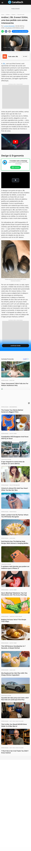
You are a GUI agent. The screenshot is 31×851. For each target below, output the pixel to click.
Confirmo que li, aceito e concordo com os (15, 35)
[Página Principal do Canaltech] (15, 3)
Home (2, 14)
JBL (4, 63)
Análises (8, 14)
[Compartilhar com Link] (9, 31)
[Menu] (2, 3)
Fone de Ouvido (20, 14)
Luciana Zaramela (9, 26)
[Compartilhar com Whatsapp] (2, 31)
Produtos (13, 14)
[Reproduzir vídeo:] (15, 142)
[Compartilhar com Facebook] (6, 31)
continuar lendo (16, 345)
